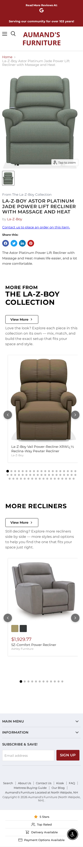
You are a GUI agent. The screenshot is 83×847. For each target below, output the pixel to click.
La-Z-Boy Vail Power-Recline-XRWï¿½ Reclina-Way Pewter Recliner (42, 449)
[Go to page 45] (32, 479)
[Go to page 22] (15, 475)
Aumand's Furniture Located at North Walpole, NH (41, 792)
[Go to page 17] (68, 471)
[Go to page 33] (57, 475)
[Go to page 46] (36, 479)
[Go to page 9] (38, 471)
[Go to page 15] (60, 471)
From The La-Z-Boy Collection (27, 195)
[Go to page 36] (68, 475)
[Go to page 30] (45, 475)
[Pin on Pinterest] (30, 243)
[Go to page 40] (13, 479)
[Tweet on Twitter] (14, 243)
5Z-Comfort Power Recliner (33, 645)
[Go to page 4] (19, 471)
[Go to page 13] (53, 471)
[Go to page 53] (62, 479)
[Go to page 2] (11, 471)
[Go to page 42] (21, 479)
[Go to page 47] (40, 479)
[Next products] (75, 415)
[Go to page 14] (57, 471)
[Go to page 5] (23, 471)
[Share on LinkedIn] (22, 243)
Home (7, 57)
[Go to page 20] (8, 475)
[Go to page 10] (41, 471)
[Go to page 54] (66, 479)
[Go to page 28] (38, 475)
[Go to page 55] (70, 479)
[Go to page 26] (30, 475)
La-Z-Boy (14, 219)
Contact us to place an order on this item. (36, 227)
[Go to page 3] (15, 471)
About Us (24, 783)
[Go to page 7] (30, 471)
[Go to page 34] (60, 475)
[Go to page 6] (26, 471)
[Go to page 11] (45, 471)
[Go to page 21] (11, 475)
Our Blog (58, 788)
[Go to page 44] (28, 479)
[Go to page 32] (53, 475)
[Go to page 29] (41, 475)
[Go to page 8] (34, 471)
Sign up (68, 755)
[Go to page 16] (64, 471)
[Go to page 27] (34, 475)
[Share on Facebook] (5, 243)
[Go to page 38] (75, 475)
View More (19, 319)
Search (8, 783)
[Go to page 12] (49, 471)
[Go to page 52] (59, 479)
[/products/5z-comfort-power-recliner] (44, 592)
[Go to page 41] (17, 479)
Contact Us (43, 783)
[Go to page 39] (10, 479)
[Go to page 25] (26, 475)
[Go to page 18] (72, 471)
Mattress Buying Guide (30, 788)
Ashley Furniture (22, 648)
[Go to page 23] (19, 475)
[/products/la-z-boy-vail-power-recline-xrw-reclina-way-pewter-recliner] (44, 400)
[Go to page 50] (51, 479)
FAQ (72, 783)
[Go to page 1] (7, 471)
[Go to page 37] (72, 475)
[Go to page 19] (75, 471)
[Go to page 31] (49, 475)
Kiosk (60, 783)
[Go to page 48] (43, 479)
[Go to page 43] (25, 479)
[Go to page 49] (47, 479)
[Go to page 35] (64, 475)
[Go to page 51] (55, 479)
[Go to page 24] (23, 475)
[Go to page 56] (74, 479)
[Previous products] (8, 415)
